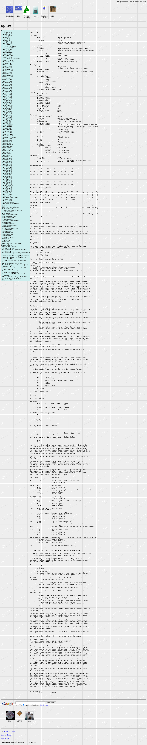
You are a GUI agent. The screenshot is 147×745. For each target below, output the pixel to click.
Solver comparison (7, 234)
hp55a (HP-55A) (7, 157)
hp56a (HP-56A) (7, 158)
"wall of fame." (6, 242)
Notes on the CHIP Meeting (10, 272)
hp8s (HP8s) (5, 37)
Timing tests (5, 239)
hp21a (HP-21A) (7, 83)
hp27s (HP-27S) (7, 93)
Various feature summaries (10, 214)
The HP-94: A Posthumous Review (12, 263)
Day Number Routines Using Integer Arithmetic (15, 256)
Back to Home (6, 735)
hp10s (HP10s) (6, 51)
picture (8, 78)
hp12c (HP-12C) (7, 57)
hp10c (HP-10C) (7, 49)
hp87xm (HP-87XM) (8, 185)
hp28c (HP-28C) (7, 95)
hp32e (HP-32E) (7, 102)
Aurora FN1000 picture (13, 58)
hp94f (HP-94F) (6, 193)
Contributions (10, 16)
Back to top (5, 738)
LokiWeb (19, 721)
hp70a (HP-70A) (7, 164)
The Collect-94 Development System (13, 250)
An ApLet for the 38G (8, 248)
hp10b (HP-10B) (7, 43)
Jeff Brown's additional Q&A (10, 228)
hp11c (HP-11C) (7, 54)
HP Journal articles (7, 219)
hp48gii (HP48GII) (7, 144)
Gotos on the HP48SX (8, 260)
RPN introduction (7, 229)
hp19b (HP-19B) (7, 73)
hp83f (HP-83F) (6, 175)
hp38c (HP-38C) (7, 117)
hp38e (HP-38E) (7, 119)
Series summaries (7, 233)
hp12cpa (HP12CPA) (8, 60)
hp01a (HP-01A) (7, 33)
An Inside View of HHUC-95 (10, 271)
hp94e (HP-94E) (7, 191)
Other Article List (7, 280)
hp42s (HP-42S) (7, 138)
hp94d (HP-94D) (7, 190)
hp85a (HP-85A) (7, 176)
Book (35, 16)
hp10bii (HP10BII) (7, 45)
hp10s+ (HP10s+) (7, 52)
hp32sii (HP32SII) (7, 105)
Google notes (44, 705)
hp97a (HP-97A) (7, 199)
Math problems (6, 226)
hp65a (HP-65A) (7, 160)
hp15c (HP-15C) (7, 64)
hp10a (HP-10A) (7, 42)
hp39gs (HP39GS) (7, 126)
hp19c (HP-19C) (7, 79)
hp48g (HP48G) (6, 143)
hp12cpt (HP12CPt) (8, 61)
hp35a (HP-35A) (7, 113)
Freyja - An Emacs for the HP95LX (12, 257)
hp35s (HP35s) (6, 114)
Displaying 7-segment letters (10, 220)
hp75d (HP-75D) (7, 169)
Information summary (8, 217)
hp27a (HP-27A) (7, 92)
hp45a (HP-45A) (7, 140)
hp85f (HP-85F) (6, 179)
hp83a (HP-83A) (7, 173)
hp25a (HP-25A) (7, 89)
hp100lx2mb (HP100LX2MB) (10, 203)
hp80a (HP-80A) (7, 170)
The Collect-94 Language (9, 253)
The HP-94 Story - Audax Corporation (13, 265)
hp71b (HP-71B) (7, 166)
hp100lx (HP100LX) (8, 202)
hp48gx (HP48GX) (7, 146)
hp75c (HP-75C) (7, 167)
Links (18, 16)
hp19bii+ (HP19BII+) (8, 76)
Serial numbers (6, 231)
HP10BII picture (11, 46)
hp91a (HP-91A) (7, 187)
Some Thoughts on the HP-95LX (11, 278)
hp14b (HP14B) (6, 63)
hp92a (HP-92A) (7, 188)
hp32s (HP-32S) (7, 104)
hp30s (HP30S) (6, 99)
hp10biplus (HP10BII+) (8, 48)
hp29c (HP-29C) (7, 98)
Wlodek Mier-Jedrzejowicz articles (12, 243)
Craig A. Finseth (9, 731)
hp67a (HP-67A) (7, 163)
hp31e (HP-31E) (7, 101)
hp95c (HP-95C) (7, 194)
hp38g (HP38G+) (7, 122)
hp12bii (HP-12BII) (7, 55)
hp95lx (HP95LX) (7, 196)
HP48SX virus (6, 240)
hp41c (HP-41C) (7, 132)
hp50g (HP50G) (6, 155)
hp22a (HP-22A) (7, 86)
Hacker (29, 721)
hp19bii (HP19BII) (7, 75)
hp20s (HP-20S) (7, 81)
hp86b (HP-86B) (7, 182)
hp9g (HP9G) (6, 39)
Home (118, 1)
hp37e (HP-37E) (7, 116)
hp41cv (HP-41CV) (7, 134)
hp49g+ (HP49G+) (7, 154)
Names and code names (9, 225)
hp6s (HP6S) (6, 34)
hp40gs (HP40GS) (7, 129)
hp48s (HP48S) (6, 149)
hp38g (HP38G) (6, 120)
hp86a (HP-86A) (7, 181)
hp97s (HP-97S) (7, 200)
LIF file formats (6, 222)
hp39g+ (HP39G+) (7, 125)
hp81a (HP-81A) (7, 172)
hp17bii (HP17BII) (7, 69)
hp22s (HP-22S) (7, 87)
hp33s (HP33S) (6, 110)
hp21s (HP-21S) (7, 84)
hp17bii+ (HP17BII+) (8, 70)
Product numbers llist (8, 223)
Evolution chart (6, 213)
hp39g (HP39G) (6, 123)
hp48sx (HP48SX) (7, 151)
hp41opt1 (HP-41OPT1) (9, 137)
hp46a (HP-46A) (7, 141)
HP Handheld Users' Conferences (12, 210)
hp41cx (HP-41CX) (7, 135)
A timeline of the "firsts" (8, 237)
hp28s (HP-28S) (7, 96)
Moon (10, 721)
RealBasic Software (44, 17)
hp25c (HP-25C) (7, 90)
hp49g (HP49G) (6, 152)
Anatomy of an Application (9, 247)
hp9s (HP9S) (6, 40)
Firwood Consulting (26, 17)
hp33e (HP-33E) (7, 108)
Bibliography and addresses (10, 207)
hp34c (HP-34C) (7, 111)
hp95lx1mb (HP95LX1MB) (10, 197)
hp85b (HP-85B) (7, 178)
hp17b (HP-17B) (7, 67)
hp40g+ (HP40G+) (7, 131)
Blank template (6, 236)
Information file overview (9, 216)
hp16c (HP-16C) (7, 66)
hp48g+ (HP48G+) (7, 147)
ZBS (52, 16)
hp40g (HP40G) (6, 128)
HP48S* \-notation (7, 208)
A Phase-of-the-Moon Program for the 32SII (14, 277)
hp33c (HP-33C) (7, 107)
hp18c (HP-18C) (7, 72)
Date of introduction (8, 211)
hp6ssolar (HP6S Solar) (9, 36)
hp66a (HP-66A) (7, 161)
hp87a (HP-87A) (7, 184)
